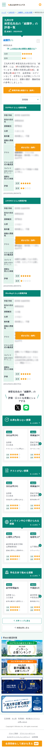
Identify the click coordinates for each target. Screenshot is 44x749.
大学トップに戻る (23, 621)
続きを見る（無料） (28, 147)
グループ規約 (13, 733)
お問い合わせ (22, 722)
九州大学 (11, 12)
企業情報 (35, 737)
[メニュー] (3, 4)
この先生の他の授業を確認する (22, 49)
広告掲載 (7, 718)
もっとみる (34, 423)
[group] (16, 444)
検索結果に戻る (23, 628)
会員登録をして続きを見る (22, 743)
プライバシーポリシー (27, 733)
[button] (40, 443)
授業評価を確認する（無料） (23, 90)
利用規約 (21, 718)
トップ (3, 12)
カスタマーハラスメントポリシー (18, 737)
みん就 (14, 718)
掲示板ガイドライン (33, 718)
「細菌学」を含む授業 (24, 12)
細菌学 (6, 40)
